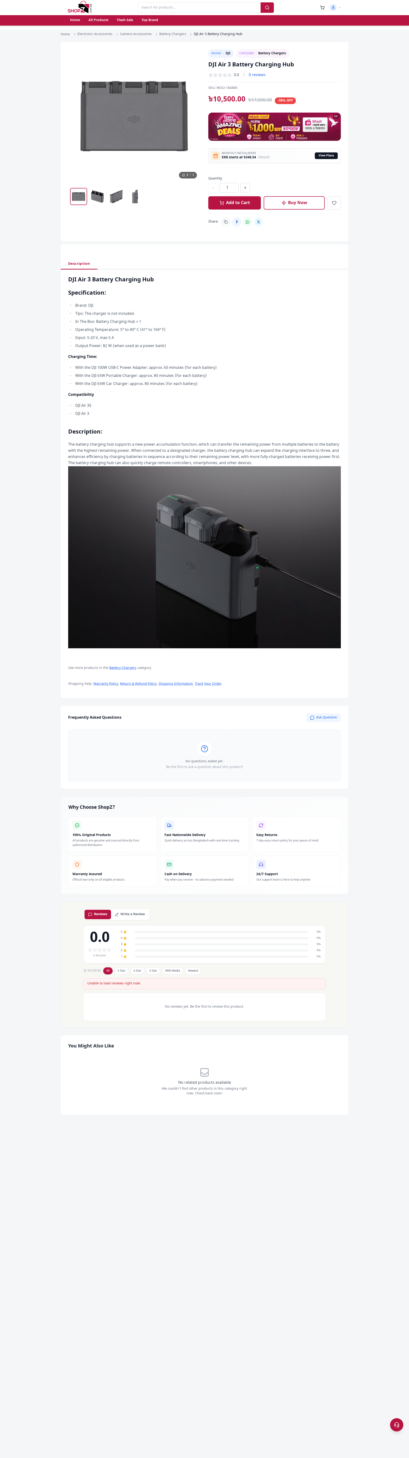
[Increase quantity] (245, 187)
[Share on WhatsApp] (247, 221)
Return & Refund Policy (138, 684)
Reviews (100, 914)
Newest (193, 971)
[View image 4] (135, 196)
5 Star (121, 971)
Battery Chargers (172, 34)
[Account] (336, 7)
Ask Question (326, 717)
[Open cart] (322, 7)
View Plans (326, 156)
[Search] (267, 7)
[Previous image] (76, 116)
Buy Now (297, 203)
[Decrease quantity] (213, 187)
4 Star (137, 971)
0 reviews (257, 75)
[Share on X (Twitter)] (258, 221)
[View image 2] (97, 196)
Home (75, 20)
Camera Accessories (136, 34)
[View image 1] (78, 196)
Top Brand (150, 20)
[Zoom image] (192, 57)
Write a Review (132, 914)
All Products (98, 20)
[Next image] (192, 116)
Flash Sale (125, 20)
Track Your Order (208, 684)
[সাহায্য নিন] (396, 1424)
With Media (172, 971)
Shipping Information (176, 684)
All (108, 971)
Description (79, 263)
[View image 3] (116, 196)
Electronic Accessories (94, 34)
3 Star (153, 971)
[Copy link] (225, 221)
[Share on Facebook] (236, 221)
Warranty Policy (105, 684)
